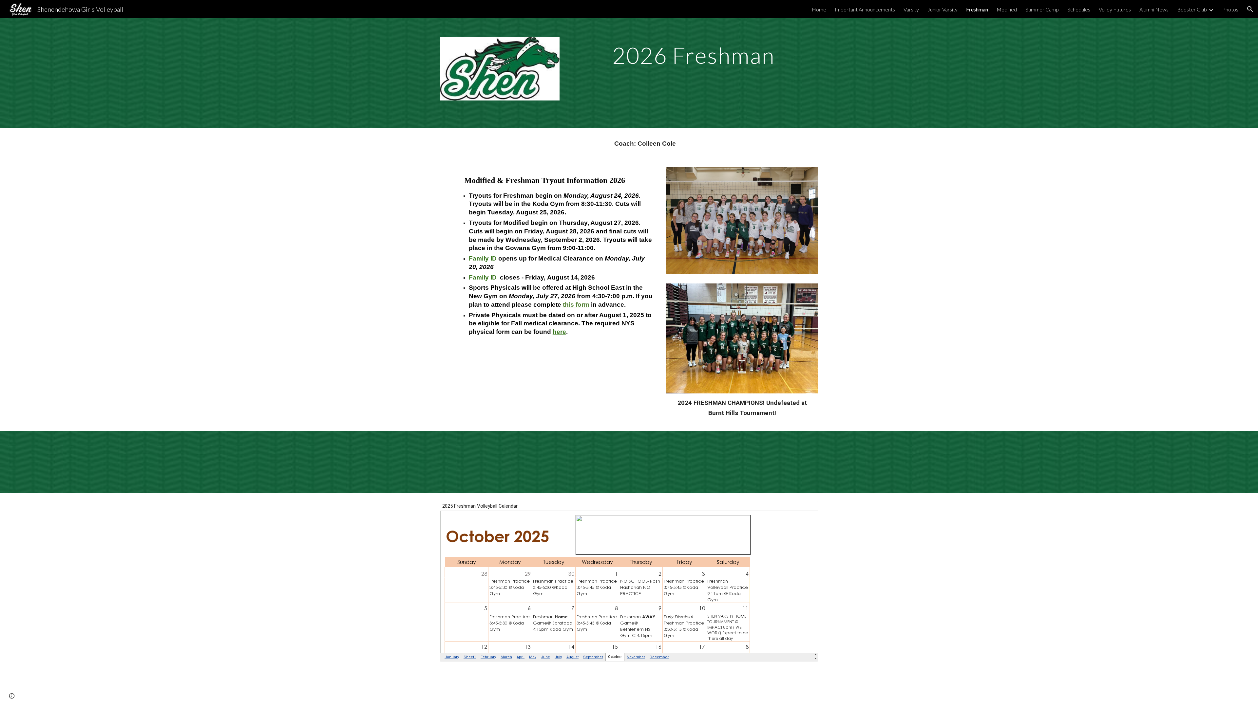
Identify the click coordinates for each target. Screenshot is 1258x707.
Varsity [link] (911, 9)
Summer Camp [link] (1042, 9)
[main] (693, 53)
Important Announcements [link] (865, 9)
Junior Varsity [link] (942, 9)
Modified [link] (1007, 9)
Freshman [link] (977, 9)
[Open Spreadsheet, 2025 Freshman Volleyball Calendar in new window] (805, 509)
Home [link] (819, 9)
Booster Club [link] (1192, 9)
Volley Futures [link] (1115, 9)
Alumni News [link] (1154, 9)
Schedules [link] (1078, 9)
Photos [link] (1230, 9)
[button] (1250, 9)
